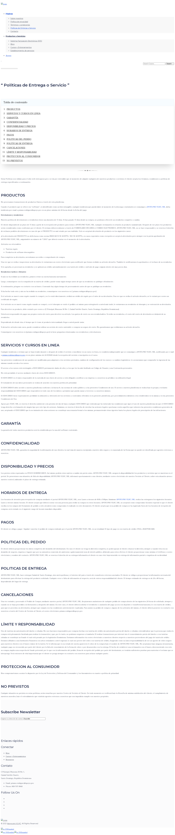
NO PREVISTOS (15, 161)
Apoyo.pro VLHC (14, 823)
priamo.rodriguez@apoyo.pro (13, 355)
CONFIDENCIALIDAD (17, 122)
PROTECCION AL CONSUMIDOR (23, 156)
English (11, 832)
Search (169, 64)
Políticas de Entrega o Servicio (23, 28)
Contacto (14, 31)
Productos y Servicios (15, 36)
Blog (12, 44)
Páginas (9, 14)
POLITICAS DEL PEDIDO (19, 139)
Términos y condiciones (20, 25)
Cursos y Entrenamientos (21, 47)
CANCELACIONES (16, 148)
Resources (10, 759)
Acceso (8, 55)
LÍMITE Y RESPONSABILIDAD (22, 152)
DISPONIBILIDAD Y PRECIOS (21, 126)
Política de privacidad (19, 22)
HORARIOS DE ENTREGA (19, 131)
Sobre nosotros (16, 18)
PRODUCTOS (13, 109)
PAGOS (10, 135)
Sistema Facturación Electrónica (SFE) (26, 41)
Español (11, 829)
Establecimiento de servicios (22, 51)
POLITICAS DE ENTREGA (19, 143)
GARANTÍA (12, 118)
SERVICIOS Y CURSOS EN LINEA (23, 113)
